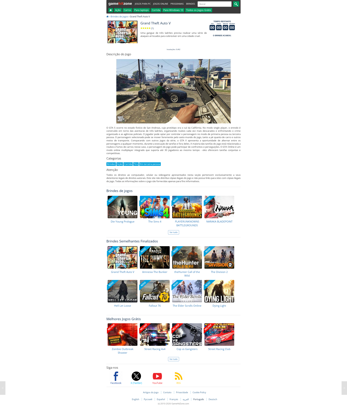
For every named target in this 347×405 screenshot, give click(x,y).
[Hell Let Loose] (122, 291)
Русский (148, 399)
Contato (167, 392)
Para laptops (141, 10)
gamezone (120, 3)
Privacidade (182, 392)
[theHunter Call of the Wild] (187, 257)
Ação (118, 10)
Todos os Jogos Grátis (198, 10)
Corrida (156, 10)
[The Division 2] (219, 257)
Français (174, 399)
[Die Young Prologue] (122, 207)
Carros (127, 10)
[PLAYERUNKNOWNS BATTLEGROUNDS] (187, 207)
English (136, 399)
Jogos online (160, 3)
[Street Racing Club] (219, 334)
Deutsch (213, 399)
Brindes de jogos (119, 16)
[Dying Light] (219, 291)
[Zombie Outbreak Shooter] (122, 334)
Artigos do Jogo (151, 392)
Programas (177, 3)
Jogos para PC (143, 3)
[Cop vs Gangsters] (187, 334)
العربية (186, 399)
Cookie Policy (199, 392)
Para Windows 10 (173, 10)
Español (161, 399)
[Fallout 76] (155, 291)
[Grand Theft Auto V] (122, 257)
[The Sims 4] (155, 207)
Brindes (190, 3)
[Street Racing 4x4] (155, 334)
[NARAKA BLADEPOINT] (219, 207)
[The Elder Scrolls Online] (187, 291)
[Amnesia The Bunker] (155, 257)
